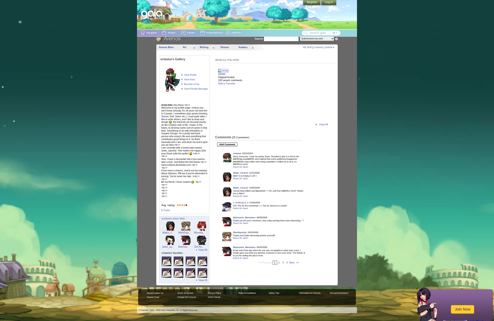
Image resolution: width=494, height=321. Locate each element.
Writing (204, 47)
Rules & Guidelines (247, 293)
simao (221, 73)
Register (312, 3)
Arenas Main (166, 47)
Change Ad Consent (186, 297)
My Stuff (307, 47)
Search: (259, 38)
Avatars (243, 47)
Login (329, 3)
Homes (225, 47)
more (194, 47)
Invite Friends (214, 297)
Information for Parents (310, 293)
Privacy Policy (214, 293)
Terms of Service (185, 293)
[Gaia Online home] (152, 14)
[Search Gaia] (305, 33)
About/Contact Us (155, 293)
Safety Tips (274, 293)
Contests (318, 47)
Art (184, 47)
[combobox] (321, 33)
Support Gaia (153, 297)
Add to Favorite (226, 83)
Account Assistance (339, 293)
